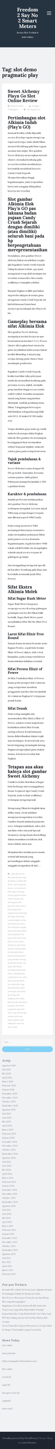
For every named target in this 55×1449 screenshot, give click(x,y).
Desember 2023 (9, 1190)
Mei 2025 (6, 1121)
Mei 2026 (6, 1073)
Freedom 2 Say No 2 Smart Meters (27, 17)
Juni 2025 (7, 1118)
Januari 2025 (8, 1138)
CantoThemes (28, 1442)
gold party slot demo (17, 945)
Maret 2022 (7, 1270)
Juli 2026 (6, 1069)
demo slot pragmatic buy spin (17, 934)
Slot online (7, 1369)
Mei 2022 (6, 1262)
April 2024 (7, 1174)
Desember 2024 (9, 1142)
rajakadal (6, 1401)
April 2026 (7, 1077)
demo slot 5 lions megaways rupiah (17, 909)
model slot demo (15, 963)
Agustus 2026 (9, 1065)
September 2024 (10, 1154)
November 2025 (9, 1097)
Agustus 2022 (9, 1254)
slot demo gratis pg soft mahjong (17, 995)
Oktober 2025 (9, 1101)
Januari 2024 (8, 1186)
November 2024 (9, 1146)
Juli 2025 (6, 1114)
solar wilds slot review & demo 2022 (16, 1023)
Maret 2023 (7, 1226)
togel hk (6, 1385)
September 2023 (10, 1202)
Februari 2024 (9, 1182)
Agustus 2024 (9, 1158)
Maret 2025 (7, 1130)
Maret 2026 (7, 1081)
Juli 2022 (6, 1258)
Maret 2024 (7, 1178)
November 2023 (9, 1194)
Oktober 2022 (9, 1246)
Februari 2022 (9, 1274)
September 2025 (10, 1105)
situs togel (7, 1408)
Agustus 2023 (8, 1206)
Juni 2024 (6, 1166)
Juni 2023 (6, 1214)
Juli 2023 (6, 1210)
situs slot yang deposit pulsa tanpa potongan (16, 988)
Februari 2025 (9, 1134)
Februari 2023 (9, 1230)
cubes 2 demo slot (15, 899)
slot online (7, 1345)
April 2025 (7, 1125)
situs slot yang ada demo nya (17, 980)
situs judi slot (9, 1353)
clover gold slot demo (17, 895)
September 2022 (10, 1250)
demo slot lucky (14, 931)
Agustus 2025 (9, 1109)
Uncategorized (33, 109)
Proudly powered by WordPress (20, 1438)
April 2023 (7, 1222)
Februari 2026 (9, 1085)
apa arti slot (17, 877)
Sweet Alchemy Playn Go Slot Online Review (24, 96)
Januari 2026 (8, 1089)
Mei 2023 (6, 1218)
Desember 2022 (9, 1238)
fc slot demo (18, 941)
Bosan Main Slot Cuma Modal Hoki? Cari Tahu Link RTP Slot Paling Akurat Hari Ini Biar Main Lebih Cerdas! (26, 1318)
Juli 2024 (6, 1162)
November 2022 (9, 1242)
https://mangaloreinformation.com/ (19, 1361)
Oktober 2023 (8, 1198)
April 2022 (7, 1266)
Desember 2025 (9, 1093)
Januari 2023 (8, 1234)
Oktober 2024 (9, 1150)
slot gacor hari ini (10, 1393)
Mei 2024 (6, 1170)
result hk (6, 1377)
